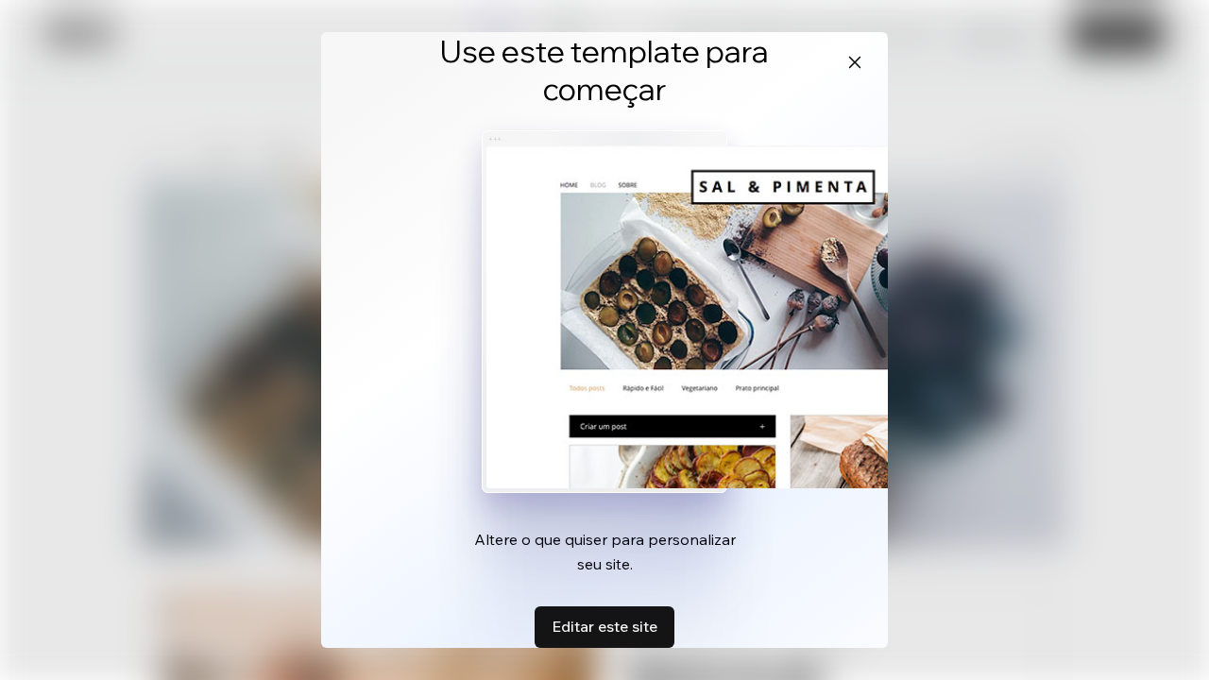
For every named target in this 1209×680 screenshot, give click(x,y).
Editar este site (604, 626)
